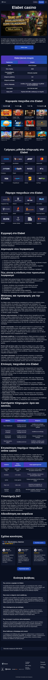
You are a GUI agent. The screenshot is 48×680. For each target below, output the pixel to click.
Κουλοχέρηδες (40, 106)
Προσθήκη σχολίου (39, 542)
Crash (28, 106)
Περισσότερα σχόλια (24, 568)
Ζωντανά (17, 106)
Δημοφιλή (5, 106)
